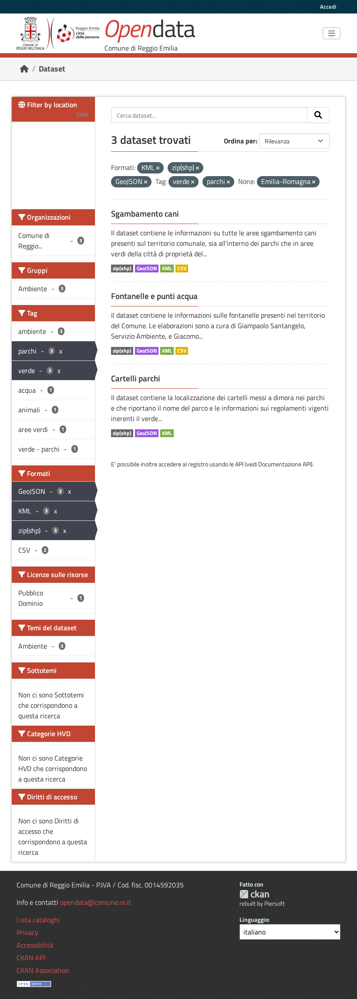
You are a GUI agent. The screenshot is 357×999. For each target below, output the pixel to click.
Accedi (328, 6)
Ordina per (240, 141)
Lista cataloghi (38, 919)
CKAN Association (43, 970)
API (239, 464)
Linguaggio (253, 919)
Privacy (27, 932)
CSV (181, 268)
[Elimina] (157, 168)
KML (167, 268)
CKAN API (31, 957)
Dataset (52, 69)
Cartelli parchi (135, 378)
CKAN (254, 894)
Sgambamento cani (145, 213)
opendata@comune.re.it (95, 902)
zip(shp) (122, 268)
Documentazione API (284, 464)
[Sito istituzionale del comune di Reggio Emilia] (58, 33)
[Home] (24, 69)
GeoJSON (147, 268)
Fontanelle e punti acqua (154, 295)
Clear (82, 113)
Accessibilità (35, 945)
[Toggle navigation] (331, 33)
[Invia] (318, 115)
